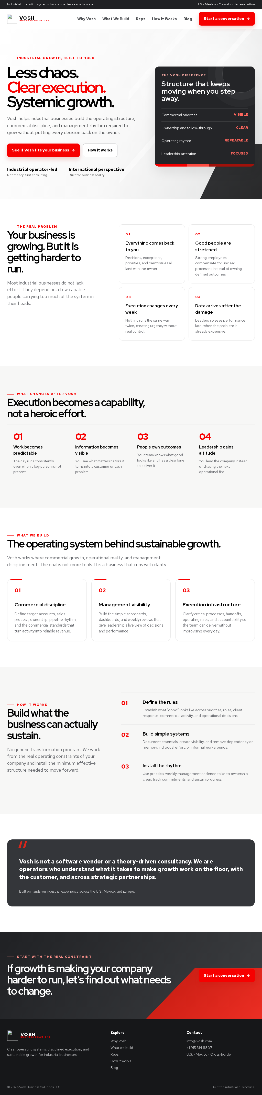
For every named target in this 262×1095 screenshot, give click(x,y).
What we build (122, 1047)
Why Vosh (86, 18)
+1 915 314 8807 (199, 1047)
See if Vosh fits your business (43, 150)
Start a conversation (227, 18)
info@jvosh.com (199, 1041)
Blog (187, 18)
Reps (140, 18)
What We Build (115, 18)
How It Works (164, 18)
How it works (100, 150)
